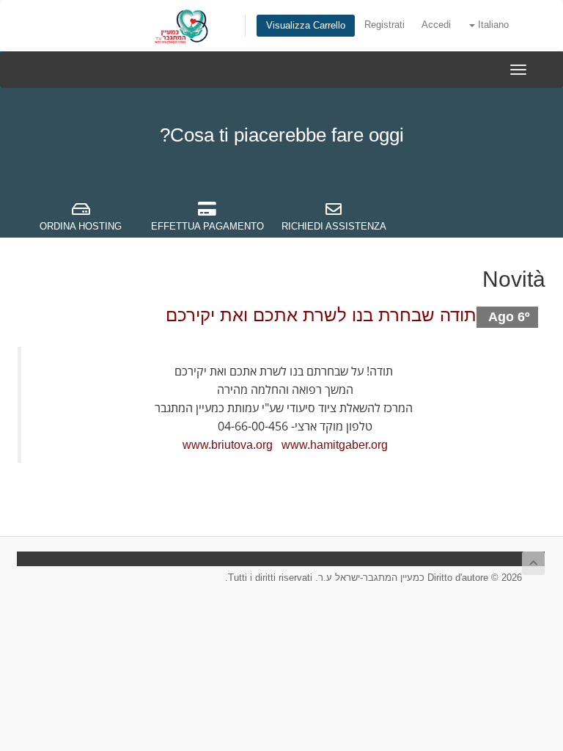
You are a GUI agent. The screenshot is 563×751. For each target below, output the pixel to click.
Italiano (492, 25)
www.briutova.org (228, 445)
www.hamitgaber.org (335, 445)
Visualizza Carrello (305, 26)
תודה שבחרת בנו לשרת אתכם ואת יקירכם (321, 315)
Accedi (436, 25)
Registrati (384, 25)
